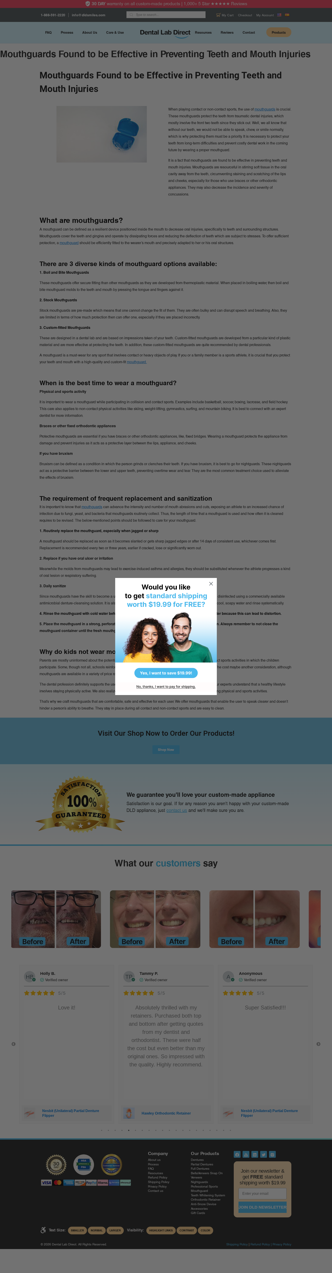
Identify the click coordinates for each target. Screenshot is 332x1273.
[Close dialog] (211, 584)
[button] (166, 630)
